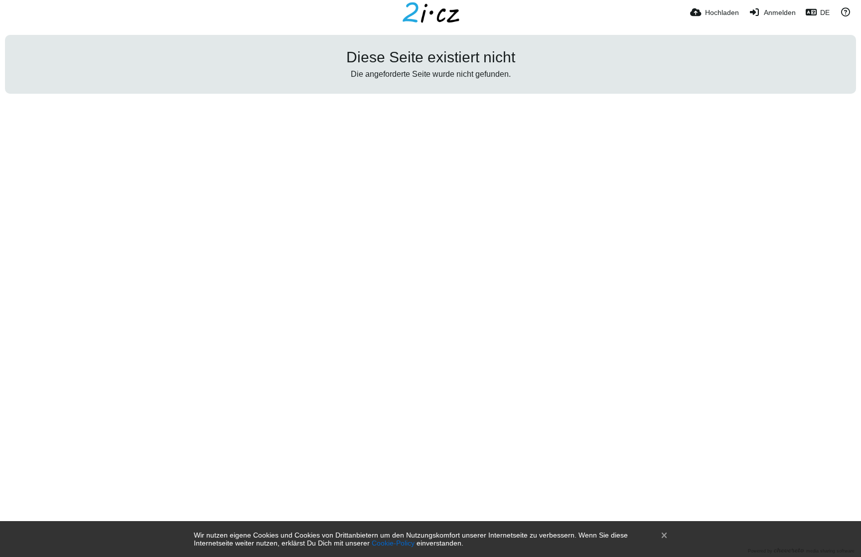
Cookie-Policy (393, 543)
